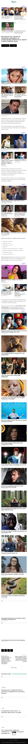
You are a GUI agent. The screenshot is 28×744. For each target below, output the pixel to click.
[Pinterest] (8, 650)
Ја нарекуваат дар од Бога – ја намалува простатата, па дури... (11, 711)
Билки (3, 708)
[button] (2, 1)
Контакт (15, 740)
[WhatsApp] (11, 650)
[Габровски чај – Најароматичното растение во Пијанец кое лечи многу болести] (14, 682)
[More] (18, 45)
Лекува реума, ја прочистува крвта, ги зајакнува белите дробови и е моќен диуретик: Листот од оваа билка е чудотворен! (6, 660)
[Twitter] (5, 650)
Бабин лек (4, 687)
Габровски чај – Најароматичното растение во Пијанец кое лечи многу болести (13, 691)
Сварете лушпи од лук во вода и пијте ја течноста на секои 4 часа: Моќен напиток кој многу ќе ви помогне (21, 659)
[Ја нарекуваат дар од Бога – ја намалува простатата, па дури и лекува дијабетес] (14, 703)
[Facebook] (2, 650)
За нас (11, 740)
